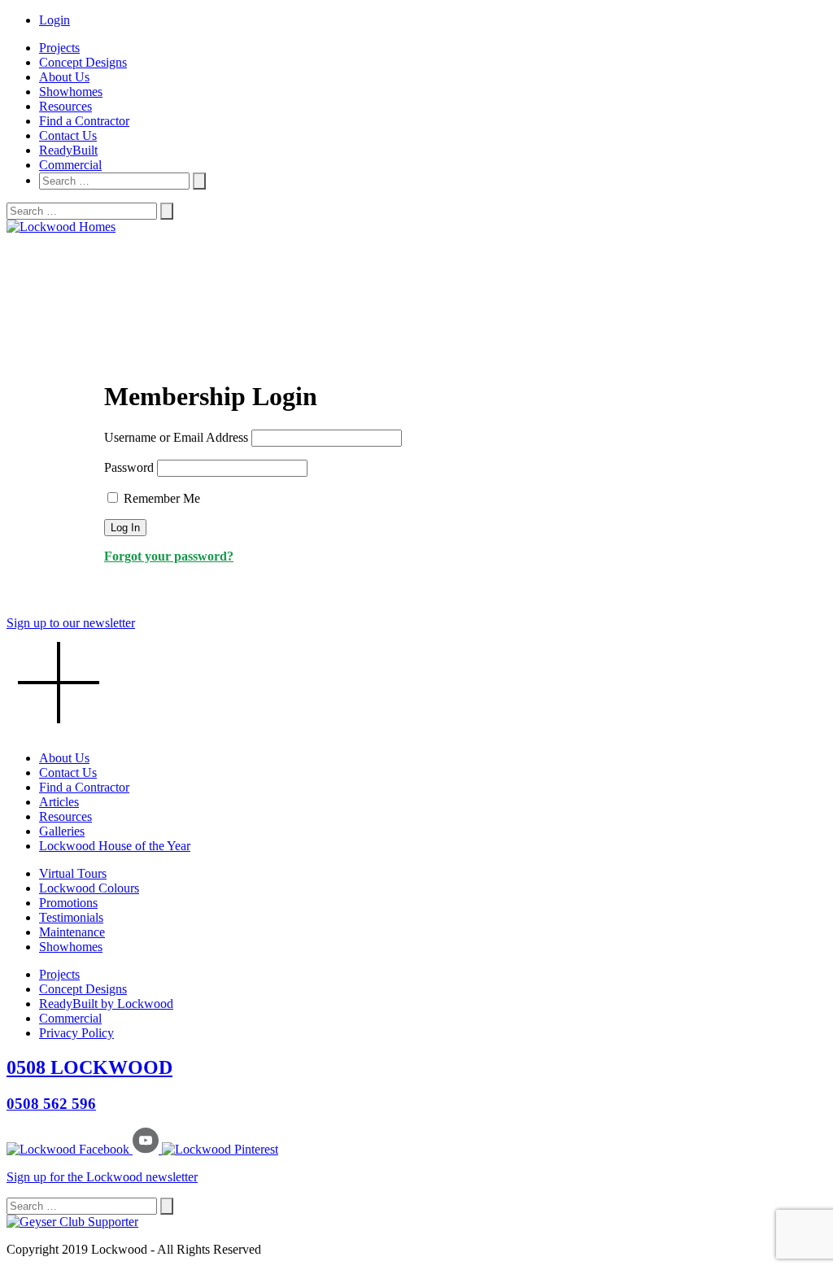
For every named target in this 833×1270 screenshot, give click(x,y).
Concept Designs (83, 62)
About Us (64, 77)
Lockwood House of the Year (114, 846)
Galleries (62, 831)
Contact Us (68, 135)
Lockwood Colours (89, 888)
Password (129, 467)
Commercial (70, 165)
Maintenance (72, 932)
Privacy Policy (76, 1033)
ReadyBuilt (68, 150)
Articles (59, 802)
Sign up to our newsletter (71, 623)
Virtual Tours (73, 873)
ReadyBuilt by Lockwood (106, 1003)
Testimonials (71, 917)
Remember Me (160, 498)
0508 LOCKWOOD (89, 1067)
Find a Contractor (84, 121)
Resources (65, 106)
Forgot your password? (168, 556)
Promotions (68, 903)
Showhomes (70, 91)
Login (54, 20)
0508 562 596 (51, 1103)
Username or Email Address (176, 437)
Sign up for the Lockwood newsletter (102, 1177)
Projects (59, 48)
